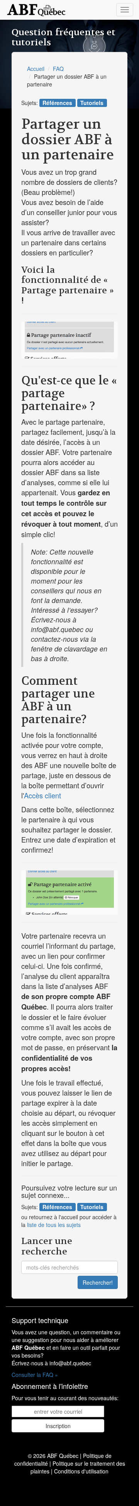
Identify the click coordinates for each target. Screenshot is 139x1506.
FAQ (58, 68)
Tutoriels (91, 103)
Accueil (35, 68)
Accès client (42, 795)
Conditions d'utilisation (81, 1471)
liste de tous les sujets (54, 1225)
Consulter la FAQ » (35, 1374)
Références (57, 103)
